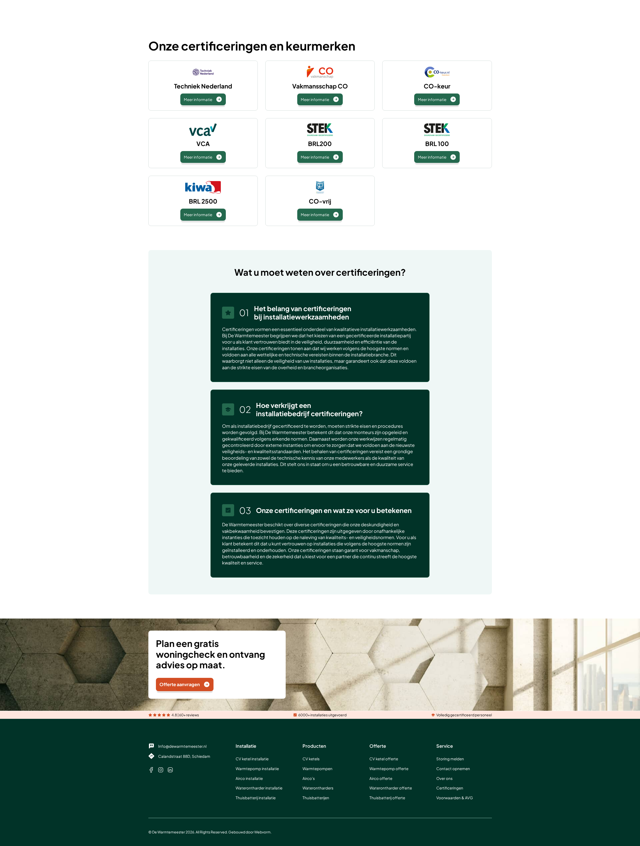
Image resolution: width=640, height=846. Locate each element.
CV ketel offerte (383, 758)
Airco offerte (380, 778)
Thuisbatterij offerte (387, 797)
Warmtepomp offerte (388, 768)
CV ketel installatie (252, 758)
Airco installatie (249, 778)
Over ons (444, 778)
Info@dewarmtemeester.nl (182, 746)
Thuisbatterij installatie (256, 797)
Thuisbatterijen (316, 797)
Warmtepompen (317, 768)
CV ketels (311, 758)
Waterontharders (318, 787)
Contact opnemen (453, 768)
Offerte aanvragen (179, 684)
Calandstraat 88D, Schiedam (184, 756)
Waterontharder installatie (259, 787)
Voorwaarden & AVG (454, 797)
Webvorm (262, 832)
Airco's (309, 778)
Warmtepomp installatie (257, 768)
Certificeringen (449, 787)
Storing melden (450, 758)
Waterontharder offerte (390, 787)
